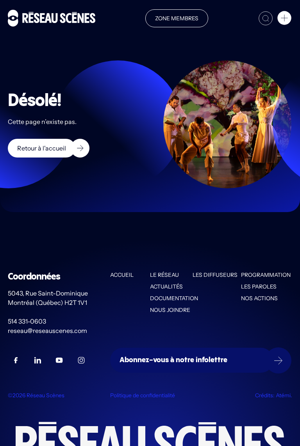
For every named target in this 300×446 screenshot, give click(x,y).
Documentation (171, 298)
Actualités (166, 286)
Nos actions (259, 298)
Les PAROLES (259, 286)
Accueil (122, 275)
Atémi (283, 395)
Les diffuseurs (215, 275)
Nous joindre (170, 310)
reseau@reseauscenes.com (48, 330)
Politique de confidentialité (142, 395)
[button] (284, 19)
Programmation (266, 275)
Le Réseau (164, 275)
